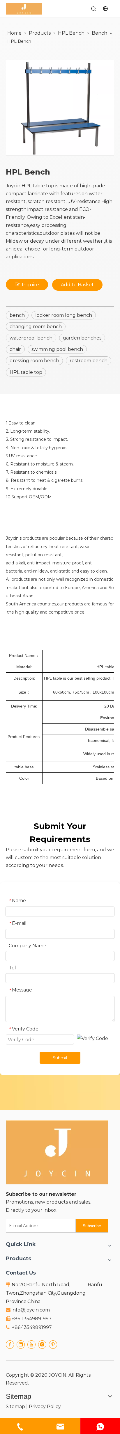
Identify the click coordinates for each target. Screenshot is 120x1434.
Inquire (30, 284)
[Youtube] (31, 1344)
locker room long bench (63, 315)
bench (17, 315)
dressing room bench (34, 360)
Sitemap (15, 1406)
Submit (60, 1057)
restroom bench (88, 360)
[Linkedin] (21, 1344)
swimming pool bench (57, 349)
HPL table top (26, 372)
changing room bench (36, 326)
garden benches (82, 338)
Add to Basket (77, 284)
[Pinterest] (53, 1344)
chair (15, 349)
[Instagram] (42, 1344)
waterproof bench (31, 338)
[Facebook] (10, 1344)
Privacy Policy (45, 1406)
